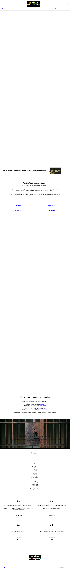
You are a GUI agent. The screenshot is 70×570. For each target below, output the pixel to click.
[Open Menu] (68, 4)
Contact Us (39, 56)
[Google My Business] (5, 9)
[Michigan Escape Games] (34, 4)
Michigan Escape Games (62, 8)
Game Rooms (30, 56)
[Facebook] (2, 9)
